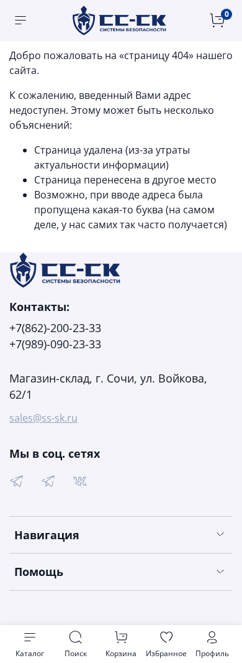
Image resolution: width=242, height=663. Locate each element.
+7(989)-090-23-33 (55, 343)
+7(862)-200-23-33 (55, 327)
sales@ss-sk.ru (43, 418)
